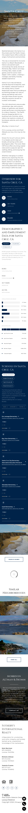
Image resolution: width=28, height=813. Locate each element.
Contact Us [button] (14, 710)
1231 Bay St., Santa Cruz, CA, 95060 (10, 440)
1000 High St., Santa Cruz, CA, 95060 (11, 486)
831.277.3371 (6, 767)
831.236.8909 (6, 750)
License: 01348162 (8, 769)
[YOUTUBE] (3, 787)
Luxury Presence (8, 800)
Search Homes (14, 559)
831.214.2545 (6, 759)
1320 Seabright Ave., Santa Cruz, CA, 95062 (13, 508)
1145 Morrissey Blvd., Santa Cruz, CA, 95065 (13, 418)
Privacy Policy (20, 802)
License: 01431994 (8, 752)
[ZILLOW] (16, 787)
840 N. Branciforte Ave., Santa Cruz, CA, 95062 (14, 464)
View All (14, 659)
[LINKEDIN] (12, 787)
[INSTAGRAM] (7, 787)
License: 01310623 (8, 761)
